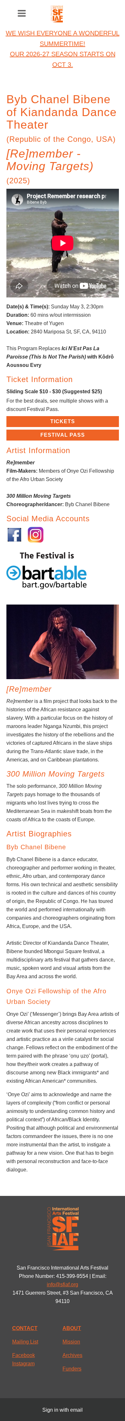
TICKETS (62, 421)
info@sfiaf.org (62, 1284)
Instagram (23, 1363)
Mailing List (25, 1341)
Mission (71, 1341)
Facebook (23, 1355)
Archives (72, 1355)
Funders (72, 1368)
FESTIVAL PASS (62, 435)
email (76, 1410)
